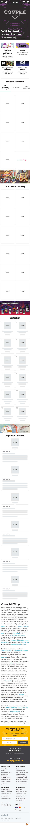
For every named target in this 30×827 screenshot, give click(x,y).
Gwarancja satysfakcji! (21, 776)
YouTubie (25, 707)
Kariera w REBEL (20, 800)
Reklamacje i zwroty (6, 772)
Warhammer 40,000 (6, 650)
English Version (5, 796)
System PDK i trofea (21, 793)
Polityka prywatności (7, 818)
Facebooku (8, 707)
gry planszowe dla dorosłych (17, 635)
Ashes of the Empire (22, 69)
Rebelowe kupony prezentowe (7, 52)
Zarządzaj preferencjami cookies (27, 824)
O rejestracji (4, 783)
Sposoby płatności (6, 779)
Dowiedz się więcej (8, 37)
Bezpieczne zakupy (6, 777)
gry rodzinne (17, 633)
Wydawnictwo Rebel (6, 791)
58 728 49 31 (15, 750)
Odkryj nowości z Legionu (7, 69)
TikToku (20, 707)
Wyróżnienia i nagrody (22, 772)
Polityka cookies (20, 796)
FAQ (2, 784)
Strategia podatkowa (21, 798)
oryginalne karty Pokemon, (18, 640)
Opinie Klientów (20, 770)
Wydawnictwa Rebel (15, 711)
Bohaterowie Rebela (21, 777)
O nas (17, 769)
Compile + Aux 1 (10, 30)
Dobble (22, 50)
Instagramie (14, 707)
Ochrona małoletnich (21, 781)
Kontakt (3, 770)
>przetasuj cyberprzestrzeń (11, 34)
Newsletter (19, 789)
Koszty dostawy (5, 769)
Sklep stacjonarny (20, 774)
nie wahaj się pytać (23, 626)
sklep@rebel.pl (15, 760)
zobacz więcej (22, 160)
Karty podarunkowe (21, 791)
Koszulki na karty (5, 789)
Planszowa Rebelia (6, 798)
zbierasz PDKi (8, 680)
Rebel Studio (4, 795)
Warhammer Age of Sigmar (21, 650)
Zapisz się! (23, 742)
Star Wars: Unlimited (16, 644)
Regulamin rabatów (6, 781)
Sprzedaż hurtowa (5, 793)
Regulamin (17, 818)
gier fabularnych (14, 663)
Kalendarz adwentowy (22, 779)
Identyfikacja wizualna (21, 783)
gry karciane (25, 642)
